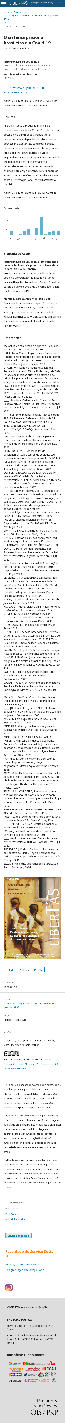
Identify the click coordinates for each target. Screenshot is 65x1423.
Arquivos (19, 12)
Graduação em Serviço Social (22, 1264)
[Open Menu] (3, 3)
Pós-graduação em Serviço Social (25, 1270)
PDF (11, 969)
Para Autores (12, 1214)
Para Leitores (12, 1208)
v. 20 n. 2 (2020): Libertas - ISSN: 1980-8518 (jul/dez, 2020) (31, 17)
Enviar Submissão (18, 1235)
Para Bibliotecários (15, 1219)
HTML (25, 969)
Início (7, 12)
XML (39, 969)
